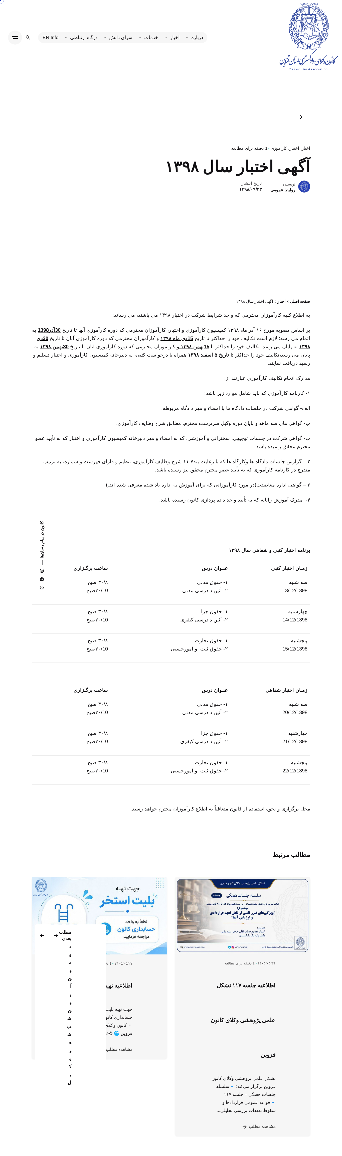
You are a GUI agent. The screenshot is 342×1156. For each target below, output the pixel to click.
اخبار (306, 148)
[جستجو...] (28, 38)
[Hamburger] (15, 38)
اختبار (294, 148)
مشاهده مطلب (262, 1126)
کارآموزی (279, 148)
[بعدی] (42, 935)
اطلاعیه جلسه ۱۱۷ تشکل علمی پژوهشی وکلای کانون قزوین (243, 1020)
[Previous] (56, 935)
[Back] (300, 117)
